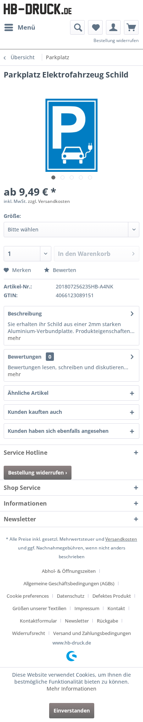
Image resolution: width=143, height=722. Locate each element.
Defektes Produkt (111, 596)
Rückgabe (107, 620)
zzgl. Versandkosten (49, 201)
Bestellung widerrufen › (37, 472)
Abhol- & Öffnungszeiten (69, 571)
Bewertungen (24, 356)
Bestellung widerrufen (116, 40)
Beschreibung (25, 313)
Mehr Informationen (71, 688)
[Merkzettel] (95, 27)
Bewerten (63, 270)
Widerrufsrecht (28, 633)
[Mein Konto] (113, 27)
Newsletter (77, 620)
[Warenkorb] (131, 27)
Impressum (86, 608)
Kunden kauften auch (35, 411)
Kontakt (116, 608)
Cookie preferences (28, 596)
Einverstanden (72, 710)
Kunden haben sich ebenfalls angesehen (58, 430)
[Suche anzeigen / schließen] (77, 27)
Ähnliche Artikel (28, 392)
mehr (14, 337)
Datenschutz (70, 596)
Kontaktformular (38, 620)
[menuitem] (19, 27)
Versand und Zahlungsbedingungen (92, 633)
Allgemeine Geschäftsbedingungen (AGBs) (68, 583)
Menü (26, 27)
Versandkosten (121, 539)
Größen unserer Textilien (39, 608)
